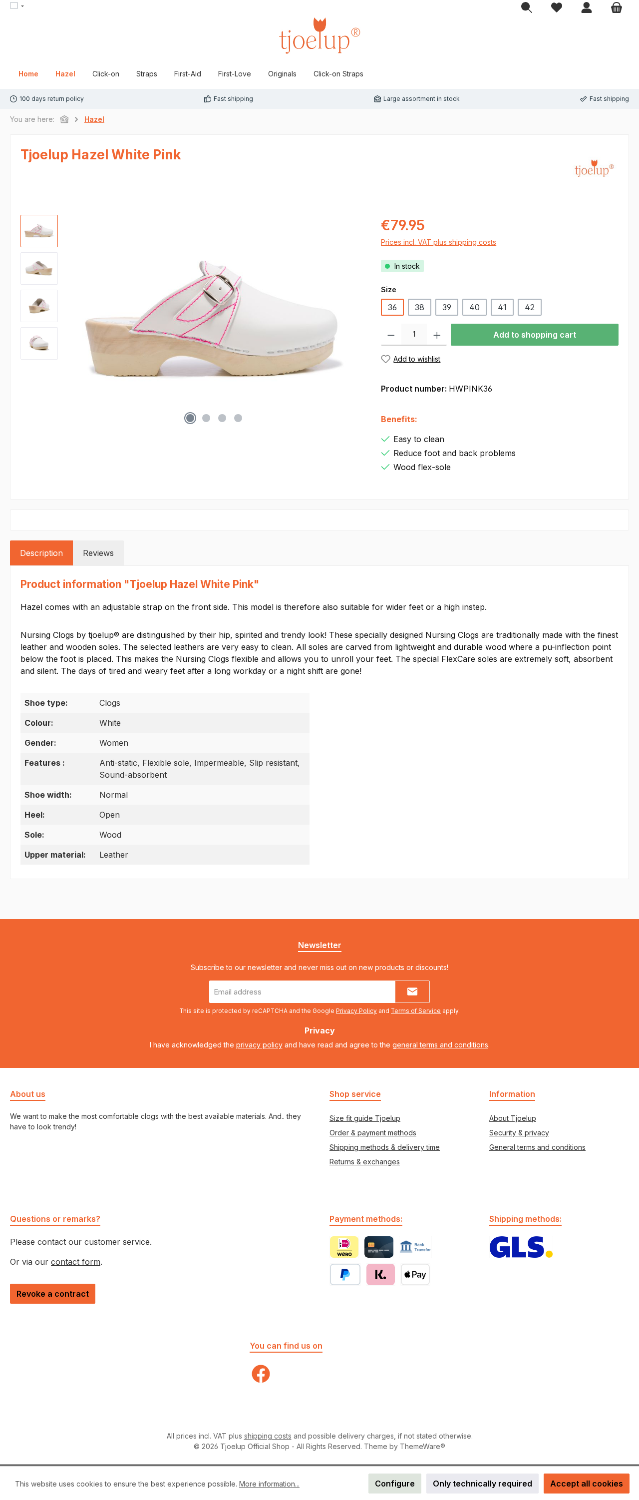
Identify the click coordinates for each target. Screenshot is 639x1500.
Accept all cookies (586, 1484)
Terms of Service (416, 1010)
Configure (395, 1484)
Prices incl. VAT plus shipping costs (438, 242)
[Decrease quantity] (391, 335)
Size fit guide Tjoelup (364, 1118)
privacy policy (259, 1044)
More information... (269, 1484)
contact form (75, 1262)
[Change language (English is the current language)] (17, 6)
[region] (190, 322)
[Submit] (412, 992)
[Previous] (75, 322)
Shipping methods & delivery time (384, 1147)
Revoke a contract (52, 1294)
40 (474, 307)
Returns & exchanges (364, 1161)
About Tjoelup (512, 1118)
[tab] (41, 552)
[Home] (64, 119)
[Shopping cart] (616, 8)
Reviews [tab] (98, 553)
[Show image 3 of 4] (222, 418)
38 (419, 307)
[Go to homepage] (319, 35)
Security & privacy (519, 1132)
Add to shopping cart (534, 335)
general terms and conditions (440, 1044)
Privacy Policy (356, 1010)
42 (530, 307)
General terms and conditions (537, 1147)
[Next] (353, 322)
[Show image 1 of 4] (190, 418)
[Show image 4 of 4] (238, 418)
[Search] (526, 8)
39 (446, 307)
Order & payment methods (372, 1132)
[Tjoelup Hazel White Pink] (214, 322)
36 (392, 307)
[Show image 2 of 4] (206, 418)
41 (502, 307)
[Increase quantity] (437, 335)
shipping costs (268, 1436)
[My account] (586, 8)
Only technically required (482, 1484)
